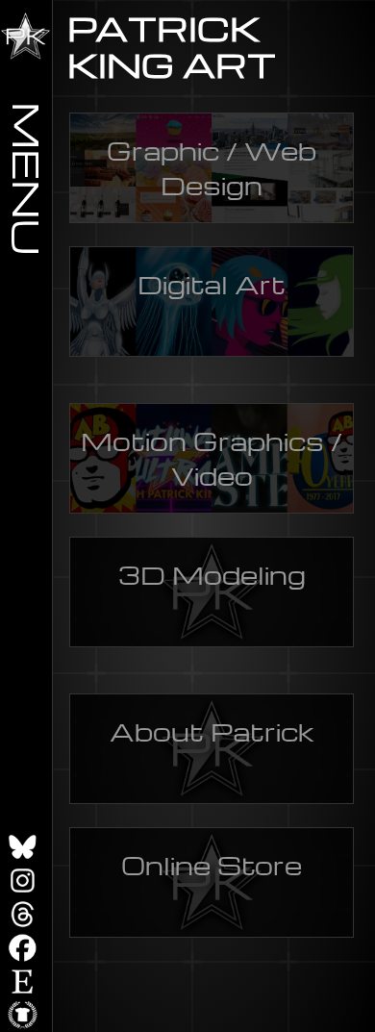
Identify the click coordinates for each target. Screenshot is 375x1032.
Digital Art (212, 283)
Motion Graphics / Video (211, 457)
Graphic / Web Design (211, 167)
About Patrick (212, 731)
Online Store (211, 864)
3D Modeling (212, 574)
